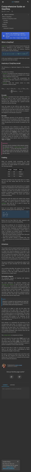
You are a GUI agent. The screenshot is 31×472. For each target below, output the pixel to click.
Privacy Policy (10, 466)
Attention (4, 26)
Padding (4, 24)
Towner (15, 1)
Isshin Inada (18, 365)
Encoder (6, 20)
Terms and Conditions (8, 468)
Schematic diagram (9, 28)
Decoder (6, 22)
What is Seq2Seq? (7, 16)
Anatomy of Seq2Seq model (9, 18)
